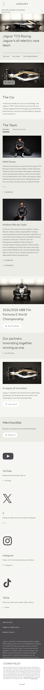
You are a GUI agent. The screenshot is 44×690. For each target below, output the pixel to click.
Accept (22, 684)
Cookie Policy (34, 678)
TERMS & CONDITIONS (11, 627)
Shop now (11, 435)
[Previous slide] (5, 82)
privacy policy (27, 677)
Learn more (12, 404)
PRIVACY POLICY (9, 632)
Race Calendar (13, 326)
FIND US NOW (7, 622)
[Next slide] (13, 82)
